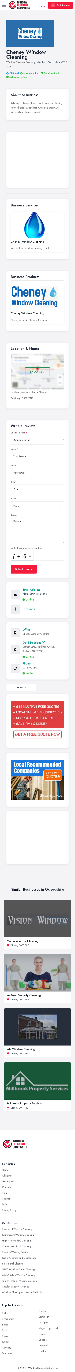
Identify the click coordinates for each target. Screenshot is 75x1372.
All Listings (7, 1175)
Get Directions (32, 643)
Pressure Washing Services (15, 1252)
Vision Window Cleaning (23, 941)
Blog (4, 1193)
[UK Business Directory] (37, 780)
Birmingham (8, 1319)
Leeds (41, 1334)
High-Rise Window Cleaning (16, 1240)
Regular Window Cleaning (15, 1286)
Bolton (5, 1324)
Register (6, 1198)
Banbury (42, 62)
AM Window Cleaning (21, 1049)
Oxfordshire (54, 62)
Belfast (5, 1313)
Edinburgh (44, 1317)
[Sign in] (43, 5)
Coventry (6, 1347)
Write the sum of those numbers (26, 548)
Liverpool (43, 1345)
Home (5, 1170)
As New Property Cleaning (24, 995)
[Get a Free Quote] (37, 721)
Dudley (42, 1311)
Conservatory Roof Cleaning (16, 1246)
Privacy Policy (9, 1210)
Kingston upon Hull (48, 1328)
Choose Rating (18, 432)
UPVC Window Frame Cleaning (18, 1269)
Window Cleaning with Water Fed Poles (22, 1292)
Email (13, 465)
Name (13, 449)
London (42, 1351)
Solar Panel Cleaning (13, 1263)
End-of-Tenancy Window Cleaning (19, 1281)
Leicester (43, 1340)
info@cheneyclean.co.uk (34, 593)
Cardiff (5, 1342)
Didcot (13, 945)
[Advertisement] (37, 160)
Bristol (5, 1336)
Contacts (6, 1187)
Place (13, 498)
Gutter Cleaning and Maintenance (19, 1258)
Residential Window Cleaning (17, 1229)
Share (23, 687)
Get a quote (8, 1181)
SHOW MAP (37, 372)
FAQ (4, 1204)
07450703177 (29, 667)
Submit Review (23, 569)
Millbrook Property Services (24, 1103)
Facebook (28, 609)
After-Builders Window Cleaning (18, 1275)
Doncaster (7, 1353)
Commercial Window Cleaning (18, 1235)
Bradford (6, 1330)
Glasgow (43, 1322)
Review (14, 515)
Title (13, 482)
